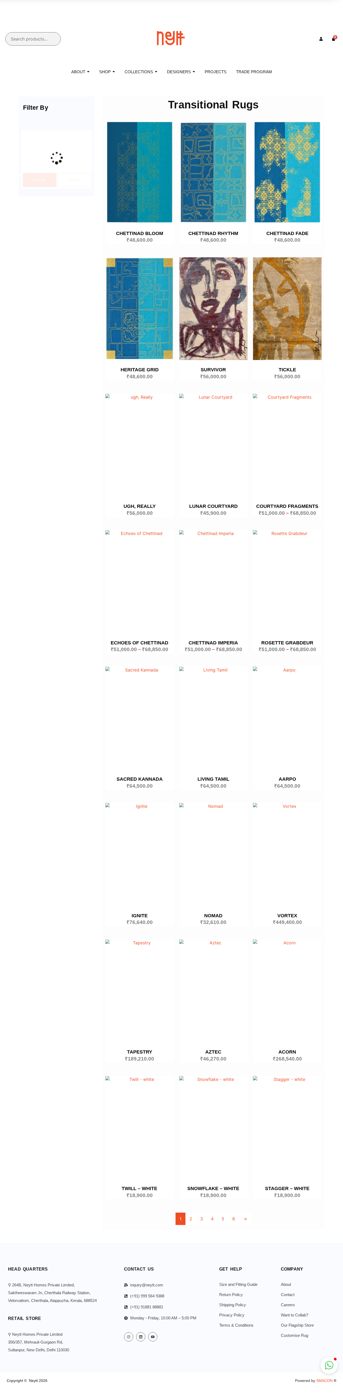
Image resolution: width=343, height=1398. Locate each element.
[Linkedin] (140, 1336)
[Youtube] (152, 1336)
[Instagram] (128, 1336)
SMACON (326, 1380)
